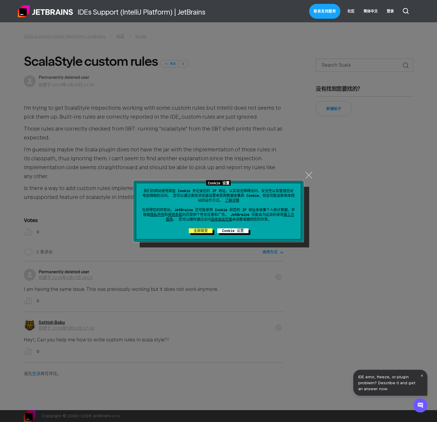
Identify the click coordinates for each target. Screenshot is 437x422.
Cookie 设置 (233, 230)
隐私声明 (157, 214)
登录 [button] (390, 11)
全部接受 (201, 230)
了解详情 (232, 200)
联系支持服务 (325, 11)
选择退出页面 (221, 219)
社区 (351, 11)
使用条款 (175, 214)
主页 (45, 11)
